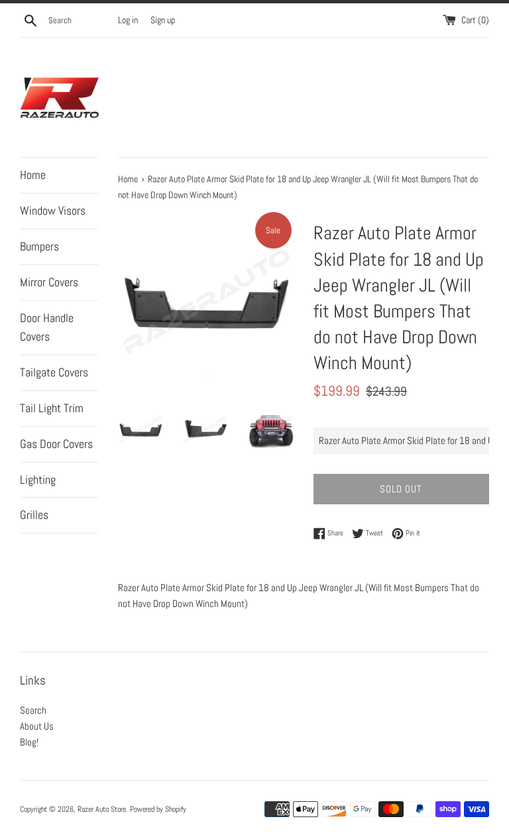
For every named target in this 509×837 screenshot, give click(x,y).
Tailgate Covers (54, 372)
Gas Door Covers (56, 443)
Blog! (29, 742)
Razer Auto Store (102, 809)
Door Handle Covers (47, 327)
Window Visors (52, 210)
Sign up (162, 20)
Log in (128, 20)
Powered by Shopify (158, 809)
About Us (37, 726)
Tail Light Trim (52, 408)
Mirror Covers (49, 282)
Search (33, 710)
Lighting (38, 479)
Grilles (34, 514)
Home (33, 174)
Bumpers (39, 246)
